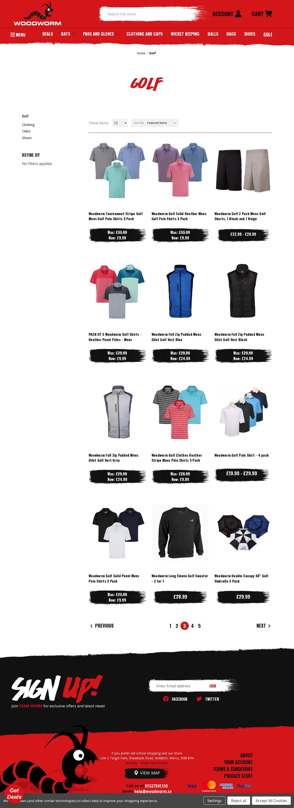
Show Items (99, 122)
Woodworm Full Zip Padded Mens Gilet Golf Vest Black (239, 337)
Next (262, 625)
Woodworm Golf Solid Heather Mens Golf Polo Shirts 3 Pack (179, 216)
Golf (267, 34)
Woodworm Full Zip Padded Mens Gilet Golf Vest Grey (113, 457)
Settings (214, 800)
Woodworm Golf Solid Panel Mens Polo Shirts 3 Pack (114, 578)
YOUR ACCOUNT (238, 762)
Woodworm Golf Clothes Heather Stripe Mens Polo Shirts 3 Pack (177, 457)
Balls (213, 34)
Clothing (28, 124)
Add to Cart (243, 541)
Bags (231, 34)
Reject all (238, 800)
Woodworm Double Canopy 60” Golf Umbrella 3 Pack (242, 578)
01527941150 (156, 785)
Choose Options (117, 179)
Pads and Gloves (98, 34)
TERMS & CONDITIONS (233, 768)
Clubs (26, 131)
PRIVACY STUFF (238, 775)
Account (223, 13)
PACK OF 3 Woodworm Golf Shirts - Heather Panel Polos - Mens (115, 337)
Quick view (117, 161)
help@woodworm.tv (153, 791)
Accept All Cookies (271, 800)
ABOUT (246, 755)
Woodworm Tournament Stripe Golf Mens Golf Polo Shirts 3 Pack (116, 216)
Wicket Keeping (185, 34)
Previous (104, 625)
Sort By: (139, 123)
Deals (47, 34)
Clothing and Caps (145, 34)
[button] (14, 793)
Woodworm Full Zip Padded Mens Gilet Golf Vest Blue (176, 337)
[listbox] (162, 123)
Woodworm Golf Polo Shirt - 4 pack (242, 455)
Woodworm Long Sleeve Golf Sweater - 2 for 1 (180, 578)
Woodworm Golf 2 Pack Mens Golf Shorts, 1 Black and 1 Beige (240, 216)
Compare (115, 170)
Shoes (249, 34)
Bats (65, 34)
